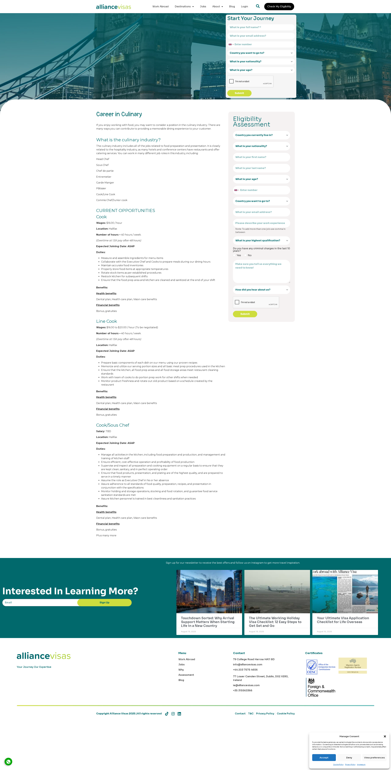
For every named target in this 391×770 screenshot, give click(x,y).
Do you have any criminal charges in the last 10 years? (261, 249)
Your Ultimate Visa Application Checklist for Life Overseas (343, 620)
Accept (324, 757)
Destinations (183, 6)
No (250, 255)
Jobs (203, 6)
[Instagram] (173, 714)
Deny (349, 757)
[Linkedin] (179, 714)
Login (244, 6)
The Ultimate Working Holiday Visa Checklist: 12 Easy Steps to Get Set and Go (275, 622)
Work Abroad (160, 6)
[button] (384, 736)
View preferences (374, 757)
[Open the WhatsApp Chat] (8, 761)
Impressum (361, 765)
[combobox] (230, 44)
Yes (239, 255)
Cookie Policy (338, 765)
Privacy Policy (350, 765)
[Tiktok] (167, 714)
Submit (239, 93)
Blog (232, 6)
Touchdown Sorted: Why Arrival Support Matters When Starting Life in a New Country (208, 622)
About (216, 6)
